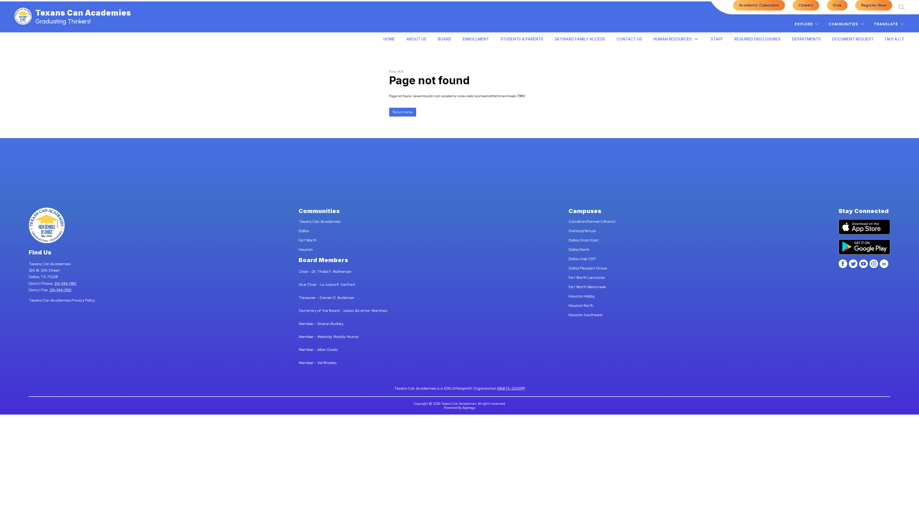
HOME (389, 39)
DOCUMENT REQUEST (853, 39)
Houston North (581, 305)
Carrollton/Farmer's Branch (592, 221)
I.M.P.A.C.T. (895, 39)
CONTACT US (629, 39)
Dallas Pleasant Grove (588, 268)
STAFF (717, 39)
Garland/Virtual (582, 231)
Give (837, 5)
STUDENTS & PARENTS (521, 39)
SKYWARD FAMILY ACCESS (580, 39)
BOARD (444, 39)
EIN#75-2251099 (511, 388)
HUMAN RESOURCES (672, 39)
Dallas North (579, 249)
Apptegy (468, 408)
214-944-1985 (65, 283)
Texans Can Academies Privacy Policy (62, 300)
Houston (306, 249)
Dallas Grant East (584, 240)
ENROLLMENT (476, 39)
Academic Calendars (759, 5)
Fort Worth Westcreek (587, 287)
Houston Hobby (581, 296)
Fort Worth (308, 240)
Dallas (304, 231)
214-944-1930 (60, 290)
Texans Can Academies (320, 221)
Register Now (873, 5)
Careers (806, 5)
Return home (403, 112)
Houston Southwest (586, 315)
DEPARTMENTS (806, 39)
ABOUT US (416, 39)
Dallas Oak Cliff (582, 259)
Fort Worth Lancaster (587, 277)
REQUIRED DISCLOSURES (757, 39)
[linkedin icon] (884, 266)
